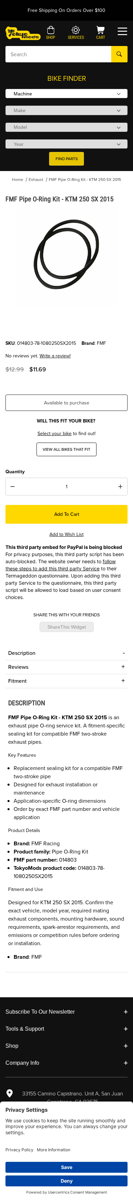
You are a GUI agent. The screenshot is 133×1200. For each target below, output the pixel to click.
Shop (11, 1046)
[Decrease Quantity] (12, 486)
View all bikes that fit (66, 449)
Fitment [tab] (17, 681)
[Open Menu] (122, 31)
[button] (50, 33)
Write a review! (55, 355)
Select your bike (55, 433)
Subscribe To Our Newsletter (40, 1012)
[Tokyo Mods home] (23, 32)
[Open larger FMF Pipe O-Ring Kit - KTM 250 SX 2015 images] (66, 254)
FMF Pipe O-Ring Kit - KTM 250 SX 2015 (85, 179)
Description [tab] (21, 653)
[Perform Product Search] (119, 54)
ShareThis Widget (66, 627)
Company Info (22, 1063)
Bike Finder (66, 78)
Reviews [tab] (18, 667)
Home (17, 179)
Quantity (15, 471)
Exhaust (36, 179)
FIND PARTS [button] (67, 159)
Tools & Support (24, 1029)
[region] (66, 323)
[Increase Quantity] (120, 486)
